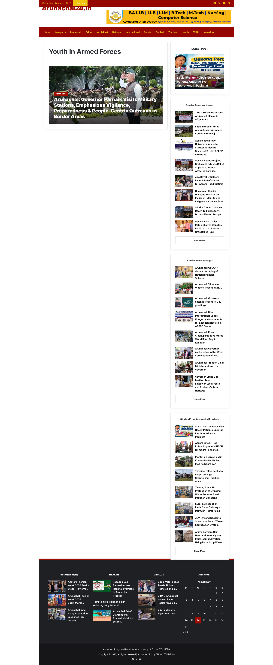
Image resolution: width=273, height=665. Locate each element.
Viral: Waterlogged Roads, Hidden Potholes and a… (168, 585)
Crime (88, 32)
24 (186, 620)
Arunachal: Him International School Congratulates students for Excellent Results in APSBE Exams (208, 319)
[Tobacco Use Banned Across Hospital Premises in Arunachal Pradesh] (102, 586)
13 (204, 606)
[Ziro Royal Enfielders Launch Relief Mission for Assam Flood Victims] (184, 181)
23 (222, 613)
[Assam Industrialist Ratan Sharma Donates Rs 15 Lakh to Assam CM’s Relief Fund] (184, 226)
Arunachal (75, 32)
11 (192, 606)
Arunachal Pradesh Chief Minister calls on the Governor (209, 366)
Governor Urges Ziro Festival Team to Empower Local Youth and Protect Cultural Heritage (207, 383)
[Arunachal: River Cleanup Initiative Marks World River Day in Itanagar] (184, 336)
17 (186, 613)
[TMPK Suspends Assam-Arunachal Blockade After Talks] (184, 117)
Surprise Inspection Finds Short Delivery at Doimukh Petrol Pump (208, 507)
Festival (160, 32)
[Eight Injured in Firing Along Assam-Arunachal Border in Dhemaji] (184, 131)
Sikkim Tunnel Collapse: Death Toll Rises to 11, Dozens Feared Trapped (208, 211)
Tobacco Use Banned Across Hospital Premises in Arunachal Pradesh (123, 588)
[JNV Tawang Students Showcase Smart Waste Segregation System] (184, 522)
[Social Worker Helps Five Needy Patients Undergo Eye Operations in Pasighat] (184, 431)
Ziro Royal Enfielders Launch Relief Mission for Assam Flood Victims (209, 180)
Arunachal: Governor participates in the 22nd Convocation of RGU (208, 352)
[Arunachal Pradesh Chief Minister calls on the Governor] (184, 367)
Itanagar (59, 32)
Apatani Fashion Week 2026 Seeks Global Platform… (78, 585)
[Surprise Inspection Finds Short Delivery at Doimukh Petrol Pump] (184, 508)
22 (216, 613)
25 (192, 620)
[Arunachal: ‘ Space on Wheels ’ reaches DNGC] (184, 288)
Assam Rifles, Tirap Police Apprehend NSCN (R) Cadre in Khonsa (209, 446)
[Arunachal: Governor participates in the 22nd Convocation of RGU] (184, 353)
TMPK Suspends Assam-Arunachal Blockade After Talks (209, 116)
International (133, 32)
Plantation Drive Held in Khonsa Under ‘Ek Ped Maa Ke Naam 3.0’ (208, 460)
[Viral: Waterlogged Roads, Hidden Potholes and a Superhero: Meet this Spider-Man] (146, 586)
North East (102, 32)
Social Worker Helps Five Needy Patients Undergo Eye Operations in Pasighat (198, 81)
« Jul (185, 632)
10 (186, 606)
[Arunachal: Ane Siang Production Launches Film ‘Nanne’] (57, 614)
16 (222, 606)
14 (210, 606)
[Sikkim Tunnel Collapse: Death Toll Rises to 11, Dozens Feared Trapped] (184, 212)
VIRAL (196, 32)
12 (198, 606)
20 (204, 613)
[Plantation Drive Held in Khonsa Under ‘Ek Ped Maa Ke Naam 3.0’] (184, 461)
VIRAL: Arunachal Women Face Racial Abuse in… (168, 599)
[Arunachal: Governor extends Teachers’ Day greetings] (184, 302)
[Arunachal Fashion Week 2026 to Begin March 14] (57, 600)
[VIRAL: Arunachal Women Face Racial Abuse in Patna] (146, 600)
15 (216, 606)
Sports (147, 32)
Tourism (172, 32)
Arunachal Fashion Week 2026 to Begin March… (78, 599)
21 (210, 613)
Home (47, 32)
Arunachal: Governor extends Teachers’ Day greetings (208, 302)
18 (192, 613)
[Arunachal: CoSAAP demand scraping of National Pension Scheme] (184, 272)
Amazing (209, 32)
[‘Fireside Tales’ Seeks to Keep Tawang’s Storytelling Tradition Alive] (184, 475)
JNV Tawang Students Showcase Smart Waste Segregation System (209, 521)
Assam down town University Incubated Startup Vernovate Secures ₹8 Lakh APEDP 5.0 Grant (209, 147)
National (116, 32)
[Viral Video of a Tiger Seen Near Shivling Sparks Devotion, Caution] (146, 614)
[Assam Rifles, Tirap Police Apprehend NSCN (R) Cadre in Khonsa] (184, 447)
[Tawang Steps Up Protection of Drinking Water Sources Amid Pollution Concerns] (184, 492)
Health (185, 32)
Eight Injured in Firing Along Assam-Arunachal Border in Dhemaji (209, 130)
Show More (199, 240)
